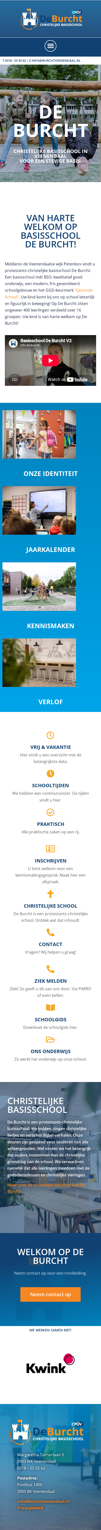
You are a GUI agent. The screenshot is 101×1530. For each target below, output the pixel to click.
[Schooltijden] (50, 774)
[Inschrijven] (50, 849)
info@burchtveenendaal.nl (43, 1501)
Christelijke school (50, 906)
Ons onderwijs (51, 1051)
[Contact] (50, 932)
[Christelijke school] (50, 894)
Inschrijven (50, 860)
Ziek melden (51, 981)
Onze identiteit (51, 473)
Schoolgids (50, 1019)
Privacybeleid (30, 1508)
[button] (50, 46)
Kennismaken (50, 625)
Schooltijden (50, 785)
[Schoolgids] (50, 1008)
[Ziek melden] (50, 969)
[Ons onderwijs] (50, 1039)
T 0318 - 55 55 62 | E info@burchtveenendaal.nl (41, 60)
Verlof (50, 701)
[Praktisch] (50, 812)
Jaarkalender (50, 549)
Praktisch (50, 824)
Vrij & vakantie (50, 747)
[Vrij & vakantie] (50, 735)
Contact (50, 944)
